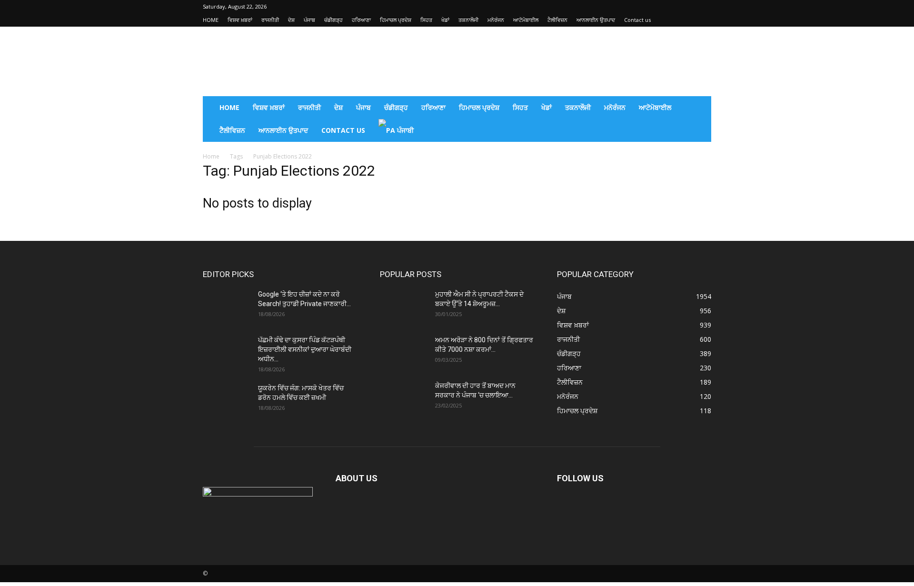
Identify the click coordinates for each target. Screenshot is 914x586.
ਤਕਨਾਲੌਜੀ (468, 19)
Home (211, 156)
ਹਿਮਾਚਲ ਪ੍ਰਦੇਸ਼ (395, 19)
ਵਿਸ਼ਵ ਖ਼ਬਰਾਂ (240, 19)
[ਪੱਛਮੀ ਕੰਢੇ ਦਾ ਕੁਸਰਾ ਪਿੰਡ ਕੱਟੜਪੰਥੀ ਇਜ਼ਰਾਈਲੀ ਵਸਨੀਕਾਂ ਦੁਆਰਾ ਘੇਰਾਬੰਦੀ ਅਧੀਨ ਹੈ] (226, 351)
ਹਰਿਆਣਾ (361, 19)
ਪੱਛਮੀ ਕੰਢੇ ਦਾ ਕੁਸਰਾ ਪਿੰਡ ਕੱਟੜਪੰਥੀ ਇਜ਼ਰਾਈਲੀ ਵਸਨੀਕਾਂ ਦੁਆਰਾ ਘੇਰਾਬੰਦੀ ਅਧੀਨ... (304, 349)
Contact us (637, 19)
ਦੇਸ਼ (291, 19)
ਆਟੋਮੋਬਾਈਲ (525, 19)
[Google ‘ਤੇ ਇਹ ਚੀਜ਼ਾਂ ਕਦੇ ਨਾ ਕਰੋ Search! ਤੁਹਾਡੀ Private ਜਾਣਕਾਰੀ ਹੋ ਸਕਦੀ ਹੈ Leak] (226, 306)
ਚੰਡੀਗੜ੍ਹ (333, 19)
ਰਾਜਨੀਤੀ (270, 19)
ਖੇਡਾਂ (445, 19)
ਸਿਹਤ (426, 19)
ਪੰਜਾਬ (309, 19)
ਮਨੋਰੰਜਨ (495, 19)
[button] (699, 108)
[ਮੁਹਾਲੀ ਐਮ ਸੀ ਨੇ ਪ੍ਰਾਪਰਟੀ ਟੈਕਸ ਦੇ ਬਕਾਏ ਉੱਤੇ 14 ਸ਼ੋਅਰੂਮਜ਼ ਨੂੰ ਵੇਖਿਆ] (403, 306)
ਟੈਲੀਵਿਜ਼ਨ (557, 19)
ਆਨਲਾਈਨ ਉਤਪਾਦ (595, 19)
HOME (211, 19)
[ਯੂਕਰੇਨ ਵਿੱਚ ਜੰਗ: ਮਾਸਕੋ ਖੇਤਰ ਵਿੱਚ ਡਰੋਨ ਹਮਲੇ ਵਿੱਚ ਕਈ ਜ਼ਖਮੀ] (226, 400)
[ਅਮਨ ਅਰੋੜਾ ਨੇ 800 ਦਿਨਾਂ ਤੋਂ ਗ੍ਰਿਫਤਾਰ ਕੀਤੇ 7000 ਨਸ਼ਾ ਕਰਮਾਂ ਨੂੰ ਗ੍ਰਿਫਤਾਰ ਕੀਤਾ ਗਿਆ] (403, 351)
